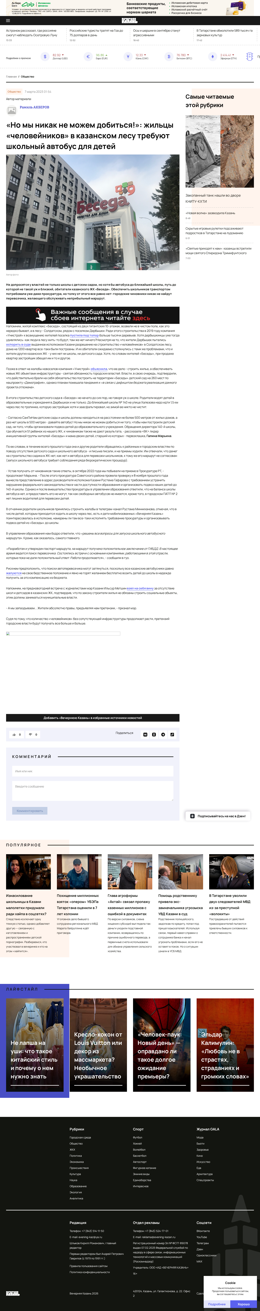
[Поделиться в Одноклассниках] (154, 734)
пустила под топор (84, 335)
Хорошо (244, 1304)
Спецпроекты (205, 1180)
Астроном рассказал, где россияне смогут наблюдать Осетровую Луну (31, 32)
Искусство (203, 1162)
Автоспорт (140, 1162)
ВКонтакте (203, 1231)
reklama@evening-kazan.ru (158, 1237)
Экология (76, 1192)
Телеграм (203, 1243)
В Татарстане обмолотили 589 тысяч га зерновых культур (225, 32)
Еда (199, 1168)
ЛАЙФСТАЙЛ (22, 989)
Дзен (200, 1249)
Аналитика (76, 1198)
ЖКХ (72, 1149)
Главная (11, 76)
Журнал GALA (208, 1129)
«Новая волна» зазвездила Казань (210, 213)
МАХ (199, 1261)
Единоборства (142, 1180)
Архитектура (205, 1174)
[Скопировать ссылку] (172, 734)
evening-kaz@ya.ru (90, 1237)
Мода (200, 1137)
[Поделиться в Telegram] (163, 734)
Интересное (140, 1186)
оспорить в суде (18, 344)
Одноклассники (206, 1255)
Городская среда (80, 1137)
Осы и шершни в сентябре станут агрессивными (156, 32)
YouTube (202, 1237)
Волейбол (139, 1149)
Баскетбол (139, 1155)
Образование (78, 1186)
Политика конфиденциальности (90, 1272)
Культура (75, 1174)
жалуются (14, 573)
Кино (200, 1155)
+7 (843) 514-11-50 (93, 1231)
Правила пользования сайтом (89, 1266)
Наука (73, 1180)
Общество (27, 76)
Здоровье (203, 1149)
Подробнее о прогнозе (18, 58)
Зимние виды (141, 1174)
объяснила (99, 369)
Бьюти (200, 1143)
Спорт (138, 1129)
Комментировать (30, 811)
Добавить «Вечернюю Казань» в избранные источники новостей (93, 718)
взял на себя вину (140, 588)
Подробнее (217, 1304)
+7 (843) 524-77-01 (156, 1231)
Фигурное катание (144, 1168)
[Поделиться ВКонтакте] (145, 734)
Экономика (77, 1162)
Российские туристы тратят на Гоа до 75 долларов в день (96, 32)
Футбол (137, 1137)
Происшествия (79, 1168)
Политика (76, 1155)
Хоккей (137, 1143)
